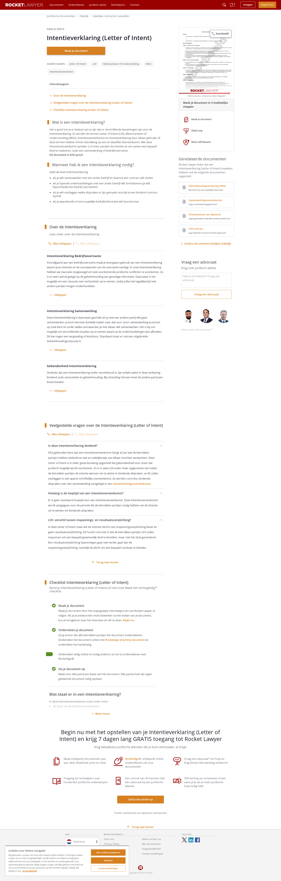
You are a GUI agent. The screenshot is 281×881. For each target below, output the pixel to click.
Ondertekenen (76, 4)
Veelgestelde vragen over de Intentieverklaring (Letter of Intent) (92, 103)
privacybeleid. (29, 870)
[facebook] (197, 840)
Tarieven (134, 4)
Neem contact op (151, 839)
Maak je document (76, 51)
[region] (67, 861)
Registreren (267, 4)
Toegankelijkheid (151, 848)
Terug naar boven (107, 562)
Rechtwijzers (118, 4)
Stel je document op (140, 799)
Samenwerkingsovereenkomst (132, 484)
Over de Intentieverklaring (69, 95)
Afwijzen (108, 860)
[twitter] (184, 840)
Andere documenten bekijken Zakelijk (207, 243)
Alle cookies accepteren (108, 852)
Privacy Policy (111, 843)
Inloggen (248, 4)
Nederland (79, 841)
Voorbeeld (222, 33)
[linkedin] (190, 840)
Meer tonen (102, 713)
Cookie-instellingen (108, 868)
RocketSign (132, 759)
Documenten (57, 4)
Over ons (109, 839)
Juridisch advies (97, 4)
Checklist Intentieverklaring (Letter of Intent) (80, 110)
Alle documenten (151, 843)
